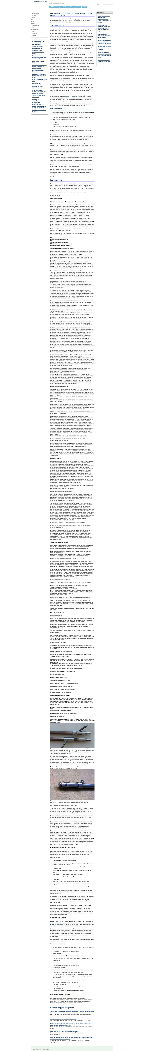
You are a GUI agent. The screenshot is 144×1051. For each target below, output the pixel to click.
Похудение (34, 33)
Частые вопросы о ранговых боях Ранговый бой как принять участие (39, 66)
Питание (33, 31)
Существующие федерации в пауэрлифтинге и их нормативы (104, 48)
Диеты (78, 6)
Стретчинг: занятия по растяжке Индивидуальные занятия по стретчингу (39, 92)
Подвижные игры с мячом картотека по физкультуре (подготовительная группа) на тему (104, 55)
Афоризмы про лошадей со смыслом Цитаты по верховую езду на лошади (104, 42)
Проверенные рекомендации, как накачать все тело (63, 1019)
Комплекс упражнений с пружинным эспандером (104, 60)
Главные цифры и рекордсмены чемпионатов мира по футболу (104, 36)
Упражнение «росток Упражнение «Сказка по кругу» (38, 52)
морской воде (70, 96)
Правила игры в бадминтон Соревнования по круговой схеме (39, 76)
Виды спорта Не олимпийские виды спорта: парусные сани (39, 101)
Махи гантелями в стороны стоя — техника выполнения (64, 1031)
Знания (33, 23)
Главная (97, 3)
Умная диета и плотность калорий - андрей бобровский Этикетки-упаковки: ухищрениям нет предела (104, 19)
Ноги (32, 27)
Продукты (33, 35)
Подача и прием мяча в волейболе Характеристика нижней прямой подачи (39, 57)
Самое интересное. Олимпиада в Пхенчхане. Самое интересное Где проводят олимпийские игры (104, 28)
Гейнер (71, 6)
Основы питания (35, 29)
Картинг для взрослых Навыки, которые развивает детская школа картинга (39, 106)
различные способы (65, 213)
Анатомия (64, 6)
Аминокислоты (54, 6)
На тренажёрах (35, 25)
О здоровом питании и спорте (39, 1)
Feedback (98, 4)
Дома (84, 6)
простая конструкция (60, 924)
